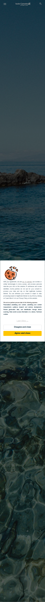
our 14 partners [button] (27, 282)
